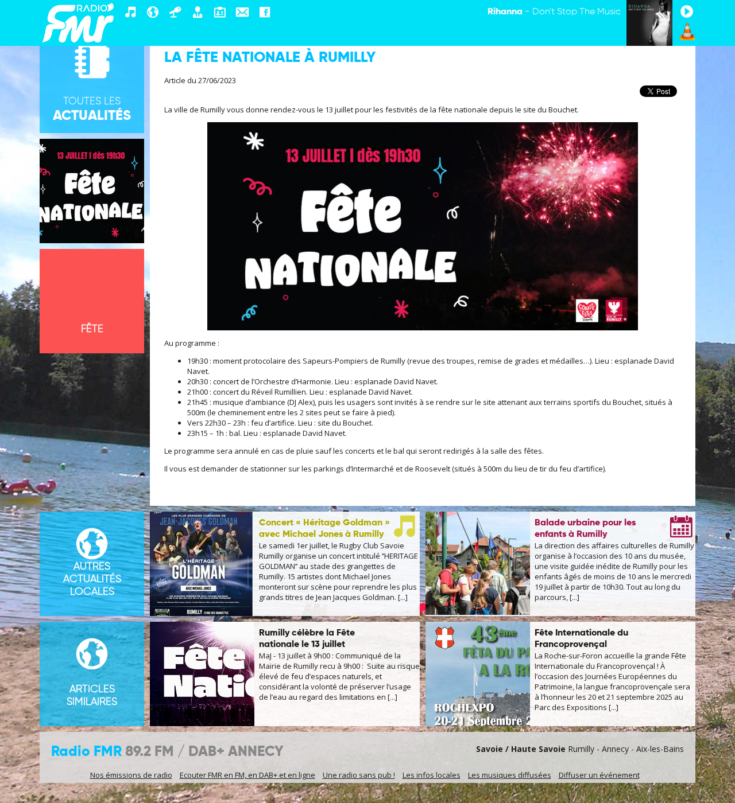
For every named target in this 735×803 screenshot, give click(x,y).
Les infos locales (432, 775)
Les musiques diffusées (509, 775)
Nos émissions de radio (131, 775)
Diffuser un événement (599, 775)
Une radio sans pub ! (359, 775)
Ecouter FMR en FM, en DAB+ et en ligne (247, 775)
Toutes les (92, 109)
